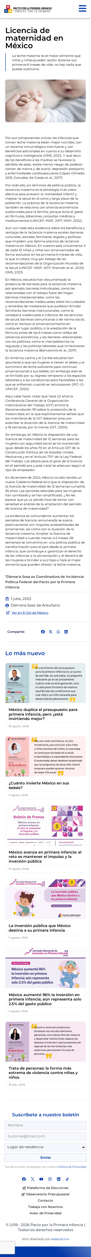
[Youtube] (41, 1179)
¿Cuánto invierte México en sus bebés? (39, 785)
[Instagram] (50, 1179)
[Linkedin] (58, 1179)
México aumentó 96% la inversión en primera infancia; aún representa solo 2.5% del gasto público (45, 999)
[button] (43, 631)
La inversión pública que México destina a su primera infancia (40, 928)
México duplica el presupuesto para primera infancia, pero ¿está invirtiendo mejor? (43, 714)
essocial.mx (60, 1239)
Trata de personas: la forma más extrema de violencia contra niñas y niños (43, 1073)
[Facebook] (24, 1179)
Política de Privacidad (72, 1167)
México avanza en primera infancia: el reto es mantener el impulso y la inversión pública (45, 857)
